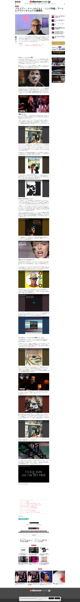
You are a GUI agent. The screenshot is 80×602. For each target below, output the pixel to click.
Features (35, 3)
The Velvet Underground (38, 532)
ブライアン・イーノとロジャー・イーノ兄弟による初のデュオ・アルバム (31, 44)
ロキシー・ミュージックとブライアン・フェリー (27, 509)
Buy (55, 3)
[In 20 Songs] (58, 82)
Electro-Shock (21, 532)
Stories (35, 596)
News (27, 3)
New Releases (31, 3)
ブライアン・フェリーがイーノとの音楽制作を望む (28, 510)
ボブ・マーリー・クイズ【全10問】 (59, 24)
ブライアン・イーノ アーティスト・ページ (26, 500)
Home (25, 3)
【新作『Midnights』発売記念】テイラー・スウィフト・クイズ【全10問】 (60, 37)
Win (52, 596)
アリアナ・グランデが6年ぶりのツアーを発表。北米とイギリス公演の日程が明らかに (60, 16)
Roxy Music (31, 532)
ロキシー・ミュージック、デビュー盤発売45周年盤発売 (28, 507)
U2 (43, 532)
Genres (45, 3)
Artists (42, 3)
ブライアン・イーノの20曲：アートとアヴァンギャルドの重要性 (30, 512)
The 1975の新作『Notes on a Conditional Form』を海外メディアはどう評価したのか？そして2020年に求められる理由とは (59, 32)
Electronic (26, 532)
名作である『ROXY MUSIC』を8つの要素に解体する (28, 506)
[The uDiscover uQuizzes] (58, 65)
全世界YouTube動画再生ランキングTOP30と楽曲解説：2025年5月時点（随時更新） (60, 28)
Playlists (49, 3)
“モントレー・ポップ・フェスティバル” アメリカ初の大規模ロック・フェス (60, 20)
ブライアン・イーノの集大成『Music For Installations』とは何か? (30, 45)
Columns (39, 3)
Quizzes (53, 3)
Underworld (47, 532)
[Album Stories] (58, 74)
